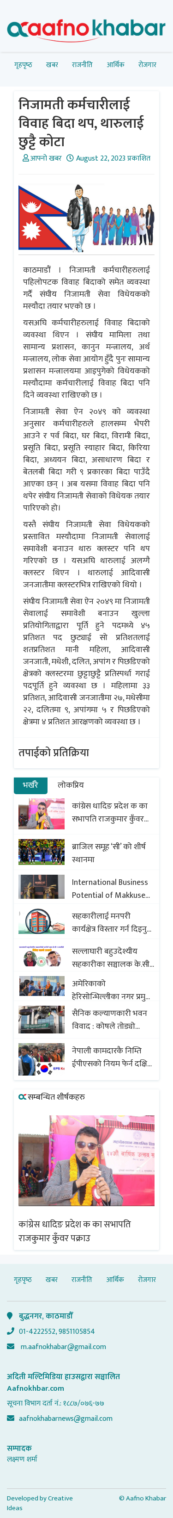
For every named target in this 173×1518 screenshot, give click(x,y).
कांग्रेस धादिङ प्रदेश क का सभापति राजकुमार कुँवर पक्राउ (110, 813)
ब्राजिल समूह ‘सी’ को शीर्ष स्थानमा (109, 853)
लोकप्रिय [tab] (71, 785)
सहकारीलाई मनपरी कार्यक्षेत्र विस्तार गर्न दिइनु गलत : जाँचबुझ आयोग (109, 923)
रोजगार (147, 65)
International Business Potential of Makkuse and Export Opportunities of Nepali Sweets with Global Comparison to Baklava (112, 889)
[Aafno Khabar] (86, 32)
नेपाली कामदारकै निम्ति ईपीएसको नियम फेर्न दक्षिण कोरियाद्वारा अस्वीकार (112, 1057)
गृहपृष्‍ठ (23, 65)
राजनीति (82, 65)
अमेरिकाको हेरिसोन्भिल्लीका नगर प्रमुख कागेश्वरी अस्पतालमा (112, 990)
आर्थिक (116, 65)
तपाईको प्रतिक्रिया (53, 753)
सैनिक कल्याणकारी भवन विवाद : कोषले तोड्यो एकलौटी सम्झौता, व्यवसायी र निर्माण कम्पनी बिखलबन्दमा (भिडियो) (113, 1020)
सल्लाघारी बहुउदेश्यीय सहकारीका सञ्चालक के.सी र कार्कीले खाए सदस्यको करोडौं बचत (110, 958)
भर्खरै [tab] (30, 785)
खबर (52, 65)
